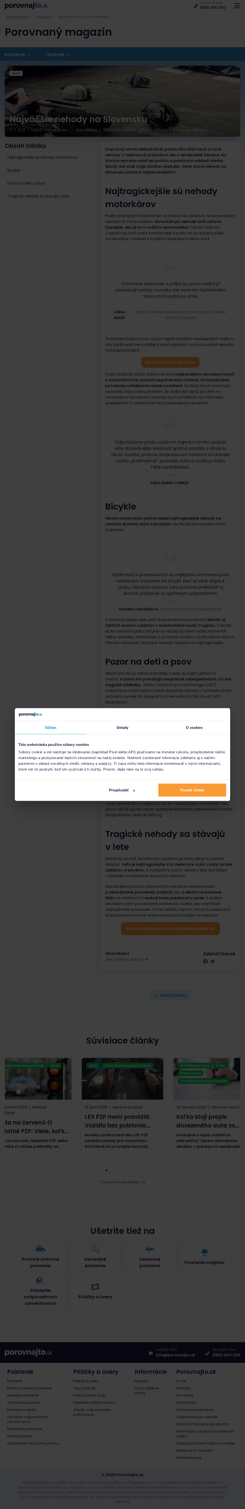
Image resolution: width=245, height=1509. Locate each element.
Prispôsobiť (119, 790)
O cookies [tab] (194, 727)
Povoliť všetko (192, 790)
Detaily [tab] (122, 727)
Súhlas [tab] (51, 727)
